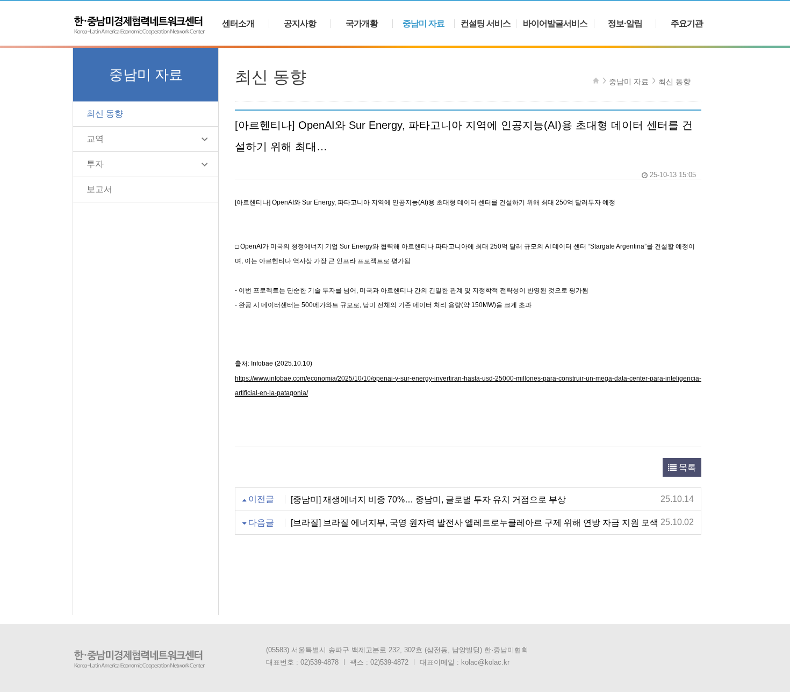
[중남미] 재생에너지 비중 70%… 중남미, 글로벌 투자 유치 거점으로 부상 (428, 499)
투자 (95, 164)
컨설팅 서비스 (486, 23)
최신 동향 (105, 113)
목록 (686, 467)
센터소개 (238, 23)
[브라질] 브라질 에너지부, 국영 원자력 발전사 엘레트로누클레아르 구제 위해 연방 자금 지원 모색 (474, 522)
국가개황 (362, 23)
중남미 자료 (423, 23)
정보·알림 (625, 23)
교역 (95, 138)
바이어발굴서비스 (555, 23)
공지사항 (300, 23)
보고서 (99, 189)
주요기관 (687, 23)
